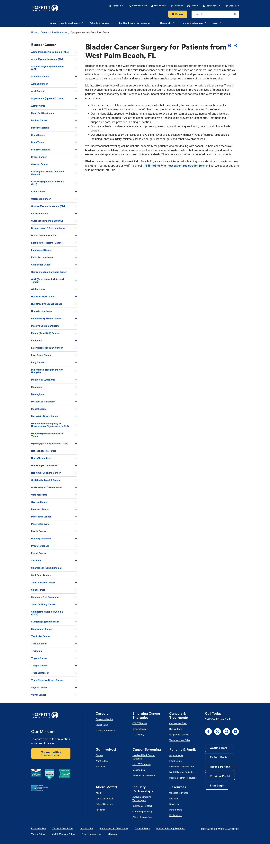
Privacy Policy (38, 828)
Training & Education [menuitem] (191, 23)
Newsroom (174, 804)
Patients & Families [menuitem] (99, 23)
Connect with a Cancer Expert (51, 753)
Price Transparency (92, 834)
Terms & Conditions (62, 828)
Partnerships (175, 809)
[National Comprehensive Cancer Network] (39, 788)
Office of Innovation (142, 817)
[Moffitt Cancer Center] (45, 8)
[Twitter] (217, 731)
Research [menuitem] (165, 23)
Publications (175, 815)
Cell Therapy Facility (142, 811)
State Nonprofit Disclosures (114, 828)
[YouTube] (235, 731)
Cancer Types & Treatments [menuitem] (65, 23)
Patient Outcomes (104, 804)
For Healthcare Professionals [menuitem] (134, 23)
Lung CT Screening (141, 764)
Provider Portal (220, 776)
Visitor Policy (38, 834)
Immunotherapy (140, 729)
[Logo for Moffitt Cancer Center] (50, 715)
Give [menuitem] (215, 23)
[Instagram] (226, 731)
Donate (179, 14)
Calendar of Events (178, 793)
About (98, 793)
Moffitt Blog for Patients (181, 772)
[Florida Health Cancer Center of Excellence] (49, 775)
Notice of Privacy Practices (170, 828)
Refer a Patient (220, 766)
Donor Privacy (142, 828)
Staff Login (217, 785)
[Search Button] (235, 14)
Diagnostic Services (179, 734)
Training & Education (105, 730)
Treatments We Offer (179, 740)
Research (100, 809)
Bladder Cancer (59, 32)
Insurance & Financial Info (181, 766)
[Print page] (229, 46)
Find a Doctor (175, 761)
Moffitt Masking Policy (63, 834)
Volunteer (100, 766)
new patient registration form (186, 165)
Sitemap (112, 834)
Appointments (176, 755)
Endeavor (173, 798)
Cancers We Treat (178, 723)
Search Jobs (102, 725)
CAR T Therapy (139, 723)
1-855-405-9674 (153, 165)
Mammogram (138, 770)
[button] (116, 6)
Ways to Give (102, 761)
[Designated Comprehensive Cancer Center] (36, 775)
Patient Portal (219, 757)
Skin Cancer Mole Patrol (144, 775)
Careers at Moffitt (104, 719)
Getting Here (219, 748)
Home (34, 32)
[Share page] (236, 46)
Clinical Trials (175, 729)
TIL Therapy (138, 734)
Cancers (45, 32)
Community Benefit (105, 798)
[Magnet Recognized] (64, 775)
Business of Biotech (142, 806)
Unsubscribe (86, 828)
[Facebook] (208, 731)
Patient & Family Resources (183, 778)
